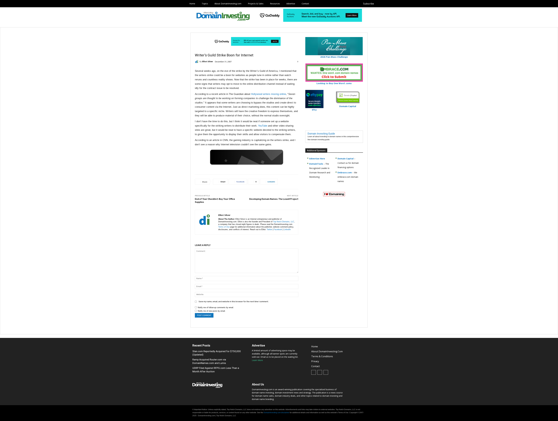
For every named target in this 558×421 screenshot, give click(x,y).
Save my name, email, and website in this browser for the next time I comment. (234, 301)
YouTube (262, 125)
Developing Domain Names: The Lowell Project (273, 199)
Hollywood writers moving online (268, 94)
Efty (314, 109)
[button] (397, 4)
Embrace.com (345, 172)
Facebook (278, 229)
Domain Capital (346, 158)
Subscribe (368, 3)
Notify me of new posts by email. (212, 311)
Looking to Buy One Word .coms (334, 83)
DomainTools (316, 163)
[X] (392, 3)
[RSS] (385, 3)
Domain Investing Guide (321, 133)
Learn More (257, 360)
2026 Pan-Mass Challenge (334, 56)
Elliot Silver (207, 61)
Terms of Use (224, 227)
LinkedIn (287, 229)
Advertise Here (317, 158)
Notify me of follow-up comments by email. (216, 307)
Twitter (269, 229)
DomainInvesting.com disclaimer (276, 413)
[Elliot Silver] (197, 61)
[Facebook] (379, 3)
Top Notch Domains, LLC (283, 222)
